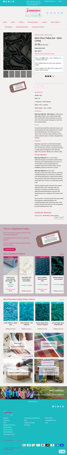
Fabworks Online (39, 35)
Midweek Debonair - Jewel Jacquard (58, 278)
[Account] (58, 13)
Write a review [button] (59, 218)
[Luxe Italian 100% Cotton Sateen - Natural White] (26, 265)
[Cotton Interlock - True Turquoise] (26, 311)
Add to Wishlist (40, 86)
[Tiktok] (11, 1)
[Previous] (7, 51)
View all (61, 254)
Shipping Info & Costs (9, 425)
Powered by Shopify (8, 449)
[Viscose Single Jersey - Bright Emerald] (58, 311)
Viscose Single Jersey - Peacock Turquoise (42, 323)
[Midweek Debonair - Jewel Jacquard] (58, 265)
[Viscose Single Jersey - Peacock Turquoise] (42, 311)
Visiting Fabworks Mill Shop (32, 418)
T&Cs (46, 422)
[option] (17, 51)
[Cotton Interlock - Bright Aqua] (10, 311)
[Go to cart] (62, 13)
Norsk (59, 1)
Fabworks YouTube (29, 422)
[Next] (27, 51)
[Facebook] (4, 1)
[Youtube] (8, 1)
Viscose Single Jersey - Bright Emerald (58, 323)
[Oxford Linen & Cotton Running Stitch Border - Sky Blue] (10, 265)
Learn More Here (9, 249)
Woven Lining (48, 35)
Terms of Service (8, 429)
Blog (25, 420)
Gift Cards (27, 425)
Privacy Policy (49, 418)
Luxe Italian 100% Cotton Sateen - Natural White (26, 279)
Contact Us (6, 420)
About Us (5, 418)
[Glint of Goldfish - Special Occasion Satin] (42, 265)
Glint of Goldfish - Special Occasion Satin (42, 279)
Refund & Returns (8, 432)
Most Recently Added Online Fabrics (19, 299)
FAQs (4, 422)
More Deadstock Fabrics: (14, 254)
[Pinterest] (13, 1)
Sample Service (7, 427)
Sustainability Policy (50, 420)
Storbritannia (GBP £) (49, 1)
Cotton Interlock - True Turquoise (26, 323)
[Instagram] (6, 1)
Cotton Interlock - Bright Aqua (10, 323)
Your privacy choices (9, 434)
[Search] (55, 13)
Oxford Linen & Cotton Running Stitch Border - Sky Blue (10, 280)
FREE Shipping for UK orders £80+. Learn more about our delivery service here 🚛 (33, 3)
